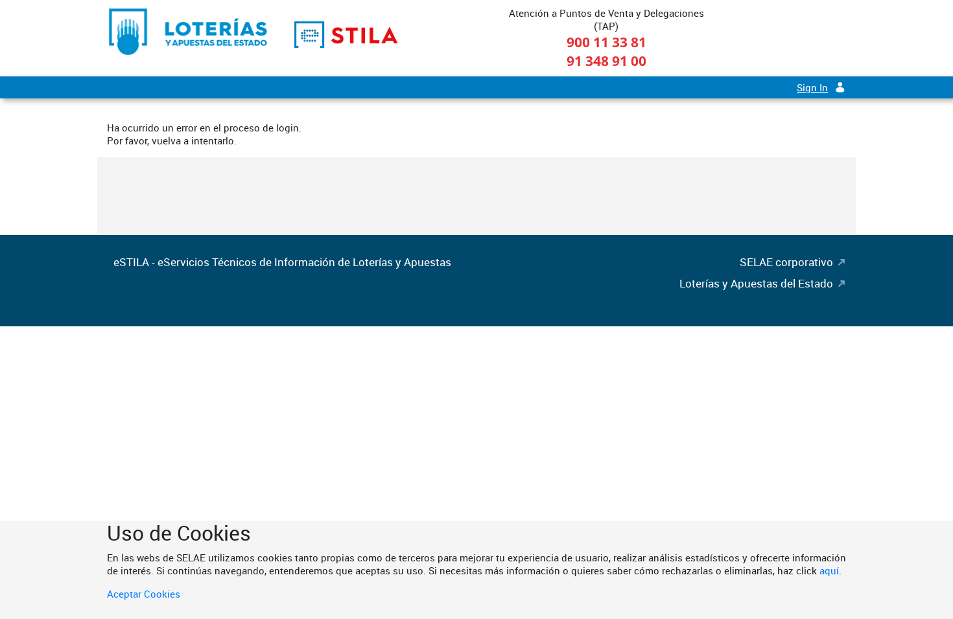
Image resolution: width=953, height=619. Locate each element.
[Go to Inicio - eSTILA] (188, 31)
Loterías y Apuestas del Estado (756, 283)
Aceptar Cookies (143, 593)
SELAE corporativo (786, 261)
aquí (829, 570)
